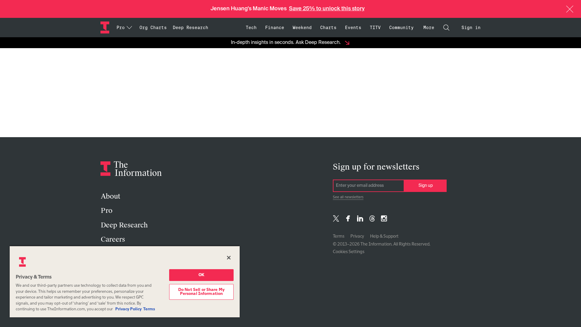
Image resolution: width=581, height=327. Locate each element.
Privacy (357, 236)
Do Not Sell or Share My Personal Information (201, 292)
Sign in (471, 27)
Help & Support (384, 236)
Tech (251, 27)
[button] (570, 9)
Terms (338, 236)
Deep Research (190, 27)
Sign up (426, 185)
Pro (107, 210)
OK (201, 275)
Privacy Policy (128, 309)
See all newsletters (348, 197)
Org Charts (153, 27)
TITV (375, 27)
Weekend (302, 27)
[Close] (228, 257)
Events (353, 27)
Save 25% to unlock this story (327, 9)
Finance (274, 27)
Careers (113, 239)
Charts (328, 27)
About (110, 196)
